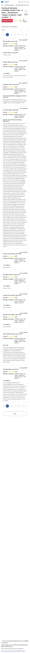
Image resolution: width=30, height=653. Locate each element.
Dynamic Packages (9, 5)
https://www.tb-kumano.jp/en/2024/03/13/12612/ (13, 651)
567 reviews (25, 20)
